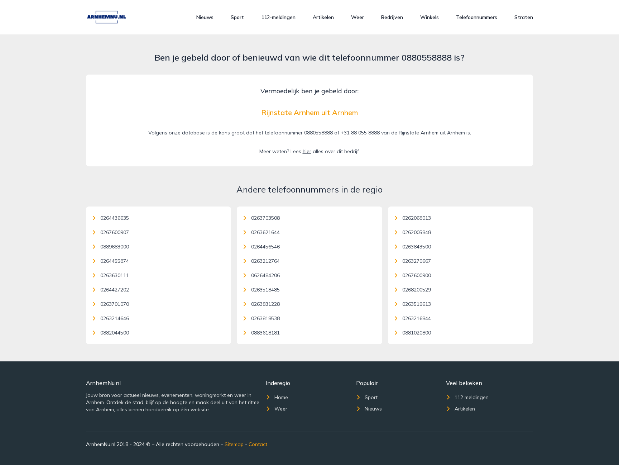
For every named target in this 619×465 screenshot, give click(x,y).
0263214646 (114, 318)
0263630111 (114, 275)
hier (307, 151)
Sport (237, 17)
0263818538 (265, 318)
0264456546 (265, 246)
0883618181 (265, 332)
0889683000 (114, 246)
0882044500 (114, 332)
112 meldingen (472, 397)
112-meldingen (278, 17)
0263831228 (265, 304)
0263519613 (416, 304)
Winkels (429, 17)
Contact (258, 444)
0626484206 (265, 275)
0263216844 (416, 318)
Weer (357, 17)
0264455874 (114, 261)
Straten (523, 17)
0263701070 (114, 304)
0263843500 (416, 246)
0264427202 (114, 289)
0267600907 (114, 232)
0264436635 (114, 218)
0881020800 (416, 332)
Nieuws (204, 17)
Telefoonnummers (476, 17)
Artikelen (323, 17)
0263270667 (416, 261)
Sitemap (234, 444)
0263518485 (265, 289)
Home (281, 397)
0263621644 (265, 232)
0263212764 (265, 261)
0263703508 (265, 218)
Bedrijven (392, 17)
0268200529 (416, 289)
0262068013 (416, 218)
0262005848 (416, 232)
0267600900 (416, 275)
